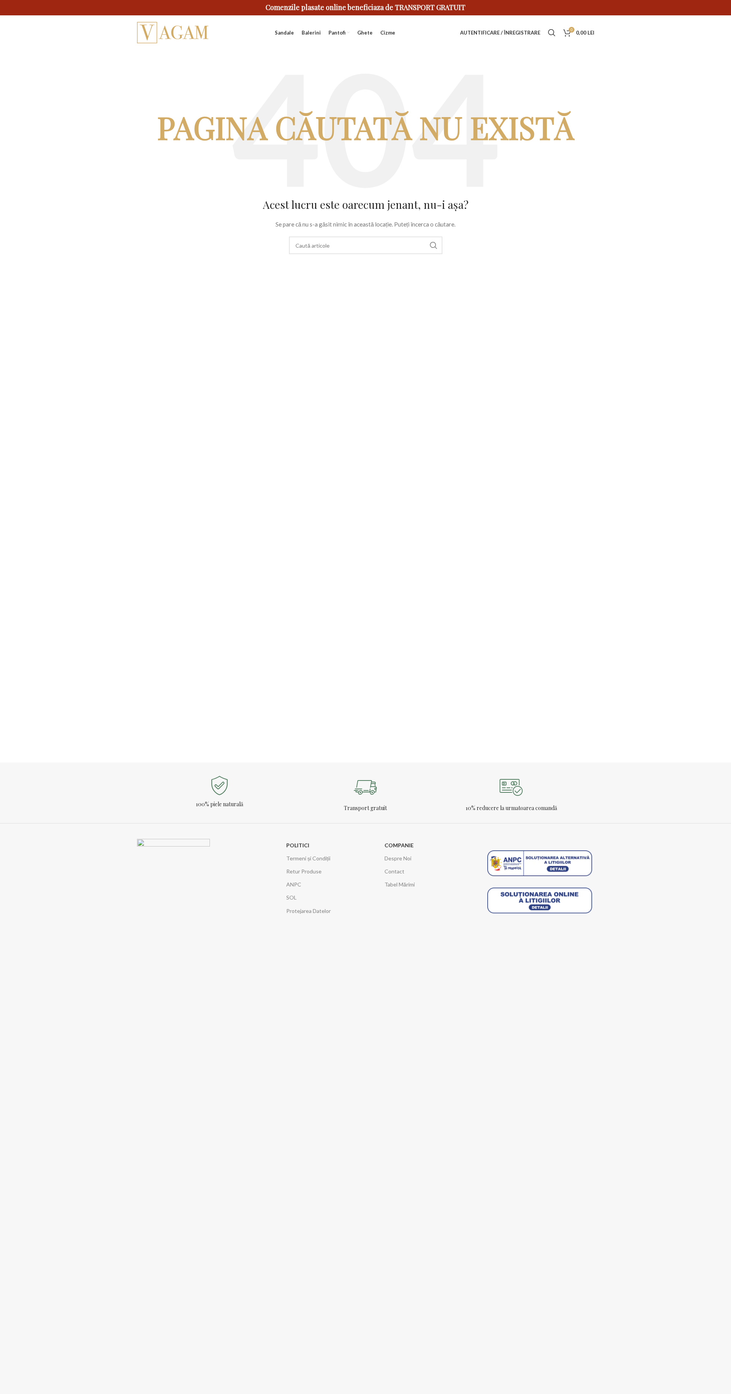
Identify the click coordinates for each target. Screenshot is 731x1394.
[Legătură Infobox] (220, 792)
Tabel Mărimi (399, 884)
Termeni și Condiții (308, 858)
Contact (394, 871)
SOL (291, 897)
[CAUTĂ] (433, 245)
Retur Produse (304, 871)
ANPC (293, 884)
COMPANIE (399, 845)
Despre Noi (397, 858)
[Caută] (551, 32)
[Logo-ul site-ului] (173, 32)
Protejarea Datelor (308, 911)
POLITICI (297, 845)
